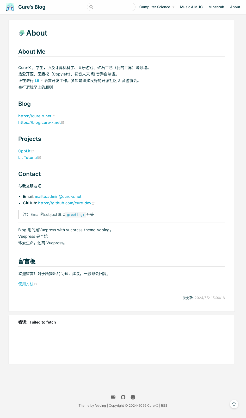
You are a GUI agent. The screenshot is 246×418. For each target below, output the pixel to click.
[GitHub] (123, 397)
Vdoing (100, 405)
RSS (164, 405)
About (235, 7)
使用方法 (27, 283)
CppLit (26, 151)
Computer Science (154, 7)
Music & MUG (191, 7)
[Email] (113, 397)
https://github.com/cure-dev (66, 202)
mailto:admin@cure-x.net (58, 196)
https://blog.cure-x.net (41, 122)
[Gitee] (133, 397)
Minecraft (216, 7)
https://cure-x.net (36, 115)
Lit (39, 80)
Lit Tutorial (29, 157)
